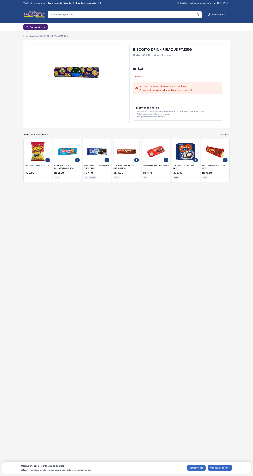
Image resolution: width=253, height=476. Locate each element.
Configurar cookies (220, 467)
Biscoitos (34, 36)
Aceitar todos (196, 467)
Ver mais (225, 134)
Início (25, 36)
